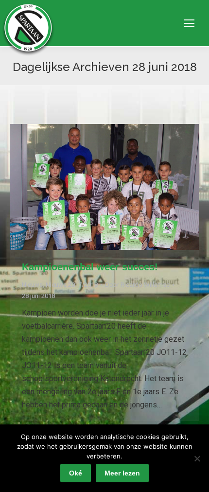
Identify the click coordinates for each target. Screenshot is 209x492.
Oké (75, 473)
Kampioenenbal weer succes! (90, 267)
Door (137, 284)
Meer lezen (122, 473)
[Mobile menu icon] (189, 23)
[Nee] (197, 458)
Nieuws (32, 284)
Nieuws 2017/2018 (72, 284)
